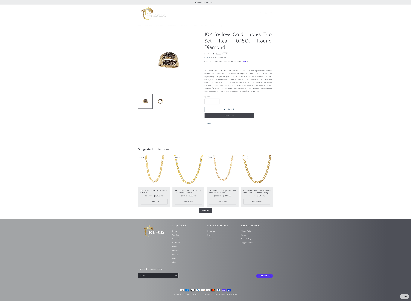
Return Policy (246, 239)
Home (174, 231)
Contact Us (211, 231)
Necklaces (176, 243)
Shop (174, 262)
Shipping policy (232, 294)
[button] (149, 25)
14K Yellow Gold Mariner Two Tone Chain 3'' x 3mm (188, 192)
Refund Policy (246, 235)
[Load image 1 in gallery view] (145, 101)
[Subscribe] (175, 275)
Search (209, 239)
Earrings (175, 254)
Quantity (207, 97)
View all (205, 210)
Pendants (175, 250)
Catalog (209, 235)
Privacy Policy (246, 231)
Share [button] (209, 123)
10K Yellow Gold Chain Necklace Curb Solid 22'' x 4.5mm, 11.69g (257, 192)
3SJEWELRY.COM (185, 294)
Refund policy (196, 294)
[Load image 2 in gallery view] (160, 101)
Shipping (207, 57)
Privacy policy (207, 294)
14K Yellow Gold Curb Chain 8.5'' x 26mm (154, 192)
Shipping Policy (246, 243)
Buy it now (229, 116)
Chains (174, 247)
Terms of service (219, 294)
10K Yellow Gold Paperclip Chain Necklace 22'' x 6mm (222, 192)
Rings (174, 258)
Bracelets (176, 239)
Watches (175, 235)
